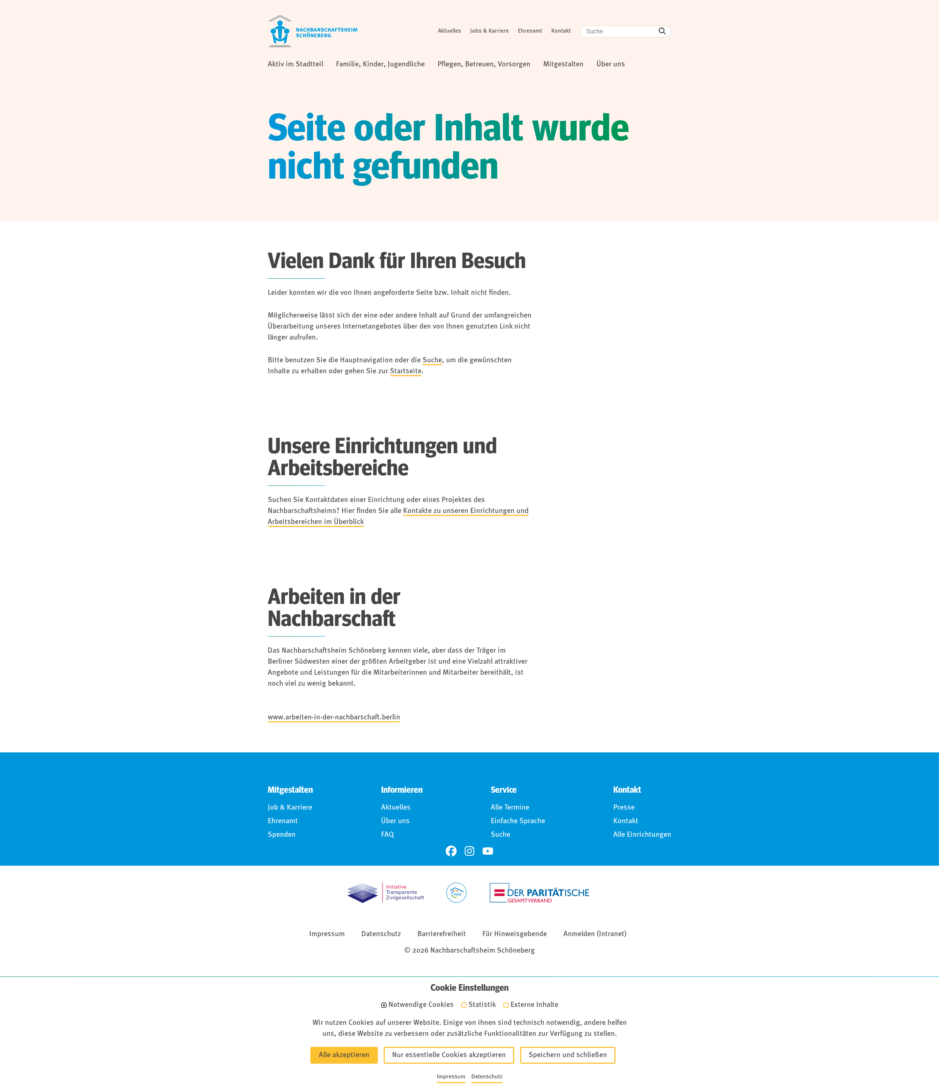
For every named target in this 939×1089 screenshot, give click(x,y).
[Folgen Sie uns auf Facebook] (451, 851)
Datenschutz (381, 934)
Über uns (395, 821)
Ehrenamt (530, 31)
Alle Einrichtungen (642, 835)
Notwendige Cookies (421, 1005)
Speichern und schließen (568, 1055)
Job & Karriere (290, 807)
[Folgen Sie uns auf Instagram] (469, 851)
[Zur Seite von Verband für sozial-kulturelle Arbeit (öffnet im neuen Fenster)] (456, 892)
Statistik (482, 1005)
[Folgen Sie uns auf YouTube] (487, 851)
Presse (624, 807)
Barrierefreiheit (441, 934)
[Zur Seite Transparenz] (385, 892)
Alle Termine (510, 807)
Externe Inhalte (534, 1005)
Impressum (327, 934)
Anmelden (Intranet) (594, 934)
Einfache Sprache (518, 821)
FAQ (387, 835)
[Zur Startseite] (313, 31)
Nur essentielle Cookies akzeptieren (449, 1055)
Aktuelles (449, 31)
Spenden (282, 835)
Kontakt (561, 31)
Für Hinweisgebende (514, 934)
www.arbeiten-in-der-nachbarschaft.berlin (334, 717)
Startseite (405, 371)
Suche (432, 360)
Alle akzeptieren (344, 1055)
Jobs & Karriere (489, 31)
